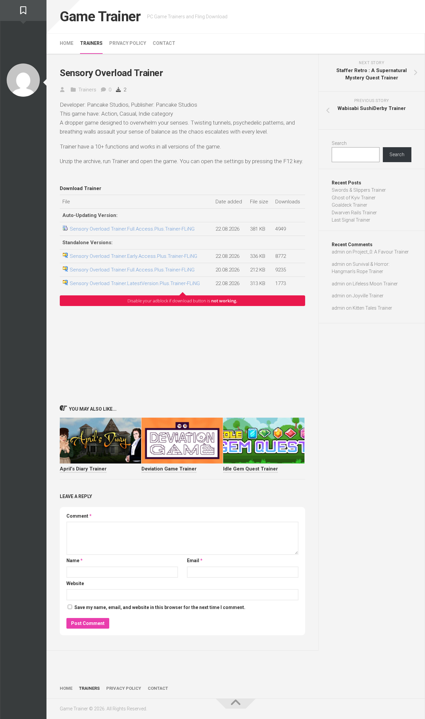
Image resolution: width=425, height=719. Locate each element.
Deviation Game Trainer (169, 469)
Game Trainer (100, 16)
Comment (79, 516)
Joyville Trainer (368, 295)
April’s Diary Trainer (83, 469)
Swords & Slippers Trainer (359, 190)
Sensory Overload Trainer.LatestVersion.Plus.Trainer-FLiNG (135, 283)
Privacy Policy (127, 43)
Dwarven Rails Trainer (354, 212)
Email (195, 560)
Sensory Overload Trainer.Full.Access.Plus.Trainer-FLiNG (132, 229)
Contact (164, 43)
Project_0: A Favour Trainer (381, 252)
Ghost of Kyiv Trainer (354, 197)
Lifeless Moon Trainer (375, 283)
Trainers (91, 43)
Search (339, 143)
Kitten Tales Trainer (372, 308)
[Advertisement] (182, 355)
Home (66, 43)
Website (75, 583)
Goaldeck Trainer (349, 205)
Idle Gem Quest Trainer (250, 469)
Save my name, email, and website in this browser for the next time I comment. (159, 607)
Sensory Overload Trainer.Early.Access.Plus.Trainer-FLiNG (133, 256)
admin (338, 252)
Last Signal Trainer (351, 220)
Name (74, 560)
